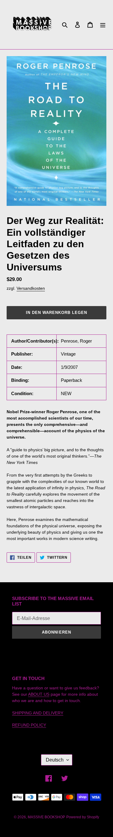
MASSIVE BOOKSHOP (46, 817)
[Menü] (102, 24)
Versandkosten (31, 288)
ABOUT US (38, 694)
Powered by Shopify (82, 817)
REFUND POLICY (29, 725)
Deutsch (55, 759)
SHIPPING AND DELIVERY (37, 713)
